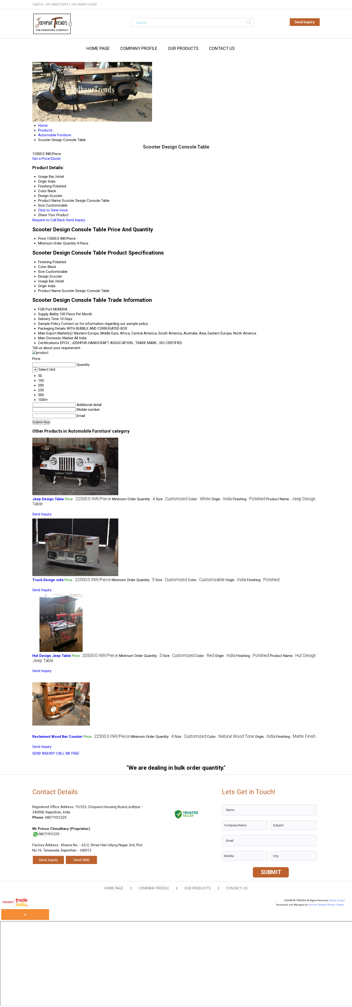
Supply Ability (48, 314)
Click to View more (53, 210)
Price (42, 238)
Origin (42, 286)
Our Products (183, 48)
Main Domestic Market (55, 338)
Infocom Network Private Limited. (326, 904)
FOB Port (45, 309)
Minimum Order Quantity (57, 243)
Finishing (45, 262)
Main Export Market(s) (55, 333)
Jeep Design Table (48, 499)
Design (43, 276)
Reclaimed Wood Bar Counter (57, 736)
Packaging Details (52, 328)
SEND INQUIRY (43, 753)
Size (41, 271)
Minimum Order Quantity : (133, 499)
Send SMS (82, 860)
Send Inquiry (305, 22)
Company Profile (138, 48)
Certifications (48, 343)
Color (42, 267)
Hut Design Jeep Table (51, 656)
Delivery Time (48, 319)
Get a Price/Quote (46, 158)
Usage (43, 281)
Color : (199, 499)
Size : (171, 499)
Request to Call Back (48, 220)
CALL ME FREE (67, 753)
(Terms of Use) (337, 900)
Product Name (49, 291)
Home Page (98, 48)
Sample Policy (49, 324)
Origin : (221, 499)
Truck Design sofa (47, 580)
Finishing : (249, 499)
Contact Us (222, 48)
